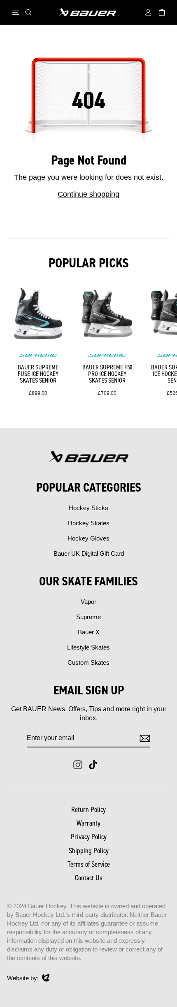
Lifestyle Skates (88, 647)
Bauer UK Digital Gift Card (89, 553)
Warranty (88, 823)
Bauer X (89, 632)
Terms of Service (89, 864)
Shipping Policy (89, 851)
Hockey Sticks (88, 507)
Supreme (88, 616)
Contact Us (88, 878)
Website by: (23, 978)
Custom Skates (88, 662)
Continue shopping (88, 194)
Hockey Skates (88, 523)
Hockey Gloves (88, 538)
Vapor (88, 601)
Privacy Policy (89, 837)
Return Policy (88, 809)
